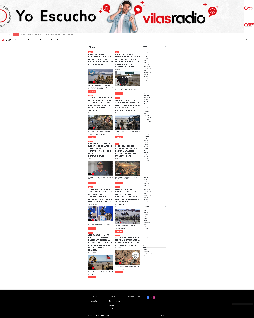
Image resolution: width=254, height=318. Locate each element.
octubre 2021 (146, 169)
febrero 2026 (146, 62)
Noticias (47, 39)
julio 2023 (146, 125)
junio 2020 (146, 201)
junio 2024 (146, 103)
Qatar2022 (146, 228)
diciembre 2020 (147, 189)
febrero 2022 (146, 160)
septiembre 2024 (147, 97)
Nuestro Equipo (40, 39)
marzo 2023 (146, 134)
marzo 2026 (146, 60)
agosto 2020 (146, 197)
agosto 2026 (146, 50)
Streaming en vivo (83, 39)
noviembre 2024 (147, 93)
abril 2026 (146, 58)
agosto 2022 (146, 148)
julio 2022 (146, 150)
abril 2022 (146, 156)
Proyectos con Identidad (70, 39)
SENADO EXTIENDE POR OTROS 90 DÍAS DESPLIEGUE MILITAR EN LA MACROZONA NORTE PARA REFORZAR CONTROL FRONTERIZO (127, 105)
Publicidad (146, 226)
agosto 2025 (146, 74)
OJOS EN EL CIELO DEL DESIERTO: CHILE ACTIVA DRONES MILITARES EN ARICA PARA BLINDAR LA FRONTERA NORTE (126, 151)
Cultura (145, 210)
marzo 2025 (146, 84)
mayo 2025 (146, 80)
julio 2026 (146, 52)
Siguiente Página (133, 285)
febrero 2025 (146, 87)
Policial (145, 224)
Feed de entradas (147, 251)
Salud (145, 232)
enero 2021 (146, 187)
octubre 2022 (146, 144)
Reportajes (146, 230)
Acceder (145, 249)
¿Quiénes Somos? (22, 39)
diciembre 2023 (147, 115)
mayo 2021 (146, 179)
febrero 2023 (146, 136)
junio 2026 (146, 54)
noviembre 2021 (147, 166)
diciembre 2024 (147, 91)
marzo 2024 (146, 109)
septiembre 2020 (147, 195)
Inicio (15, 39)
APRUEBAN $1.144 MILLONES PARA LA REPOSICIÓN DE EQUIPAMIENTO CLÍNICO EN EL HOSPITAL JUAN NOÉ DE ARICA (44, 34)
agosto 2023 (146, 123)
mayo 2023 (146, 130)
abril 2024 (146, 107)
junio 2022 (146, 152)
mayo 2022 (146, 154)
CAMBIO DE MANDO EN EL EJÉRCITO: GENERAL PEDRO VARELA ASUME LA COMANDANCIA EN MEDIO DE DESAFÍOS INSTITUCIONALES (100, 149)
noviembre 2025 (147, 68)
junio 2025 (146, 78)
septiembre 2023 (147, 121)
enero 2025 (146, 89)
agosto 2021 (146, 173)
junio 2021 (146, 177)
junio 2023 (146, 128)
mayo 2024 (146, 105)
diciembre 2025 (147, 66)
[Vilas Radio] (7, 40)
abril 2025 (146, 82)
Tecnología (146, 237)
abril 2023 (146, 132)
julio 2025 (146, 76)
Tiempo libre (146, 241)
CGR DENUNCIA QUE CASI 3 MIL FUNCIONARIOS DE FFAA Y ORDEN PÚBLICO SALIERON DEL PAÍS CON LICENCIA (127, 241)
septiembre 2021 (147, 171)
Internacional (146, 214)
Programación (31, 39)
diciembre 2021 (147, 164)
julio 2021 (146, 175)
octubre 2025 (146, 70)
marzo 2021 (146, 183)
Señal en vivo (91, 39)
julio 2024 (146, 101)
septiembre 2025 (147, 72)
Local (117, 52)
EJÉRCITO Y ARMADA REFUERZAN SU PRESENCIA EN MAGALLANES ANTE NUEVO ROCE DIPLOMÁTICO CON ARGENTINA (100, 59)
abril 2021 (146, 181)
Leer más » (92, 91)
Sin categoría (146, 234)
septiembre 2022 (147, 146)
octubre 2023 (146, 119)
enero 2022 (146, 162)
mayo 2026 (146, 56)
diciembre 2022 (147, 140)
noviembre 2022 (147, 142)
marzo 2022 (146, 158)
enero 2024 (146, 113)
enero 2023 (146, 138)
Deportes (53, 39)
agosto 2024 (146, 99)
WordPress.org (147, 255)
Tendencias (59, 39)
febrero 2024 (146, 111)
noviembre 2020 (147, 191)
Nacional (91, 52)
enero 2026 (146, 64)
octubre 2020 (146, 193)
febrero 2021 (146, 185)
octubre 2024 (146, 95)
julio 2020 (146, 199)
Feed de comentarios (148, 253)
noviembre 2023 (147, 117)
